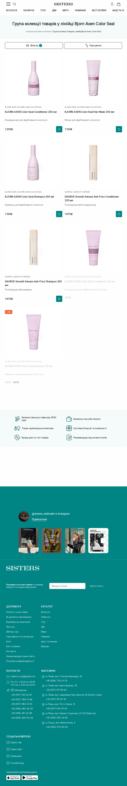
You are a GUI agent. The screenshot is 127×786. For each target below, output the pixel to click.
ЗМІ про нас (12, 631)
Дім (43, 626)
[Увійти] (112, 4)
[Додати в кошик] (59, 129)
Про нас (10, 626)
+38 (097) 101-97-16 (56, 699)
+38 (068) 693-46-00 (22, 708)
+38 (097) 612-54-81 (21, 694)
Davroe (68, 192)
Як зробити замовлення (18, 617)
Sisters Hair (16, 742)
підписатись (96, 586)
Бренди (45, 646)
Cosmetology (17, 763)
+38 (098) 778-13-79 (56, 680)
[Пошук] (14, 4)
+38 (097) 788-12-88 (21, 699)
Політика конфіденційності (20, 661)
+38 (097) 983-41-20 (21, 704)
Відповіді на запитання (18, 622)
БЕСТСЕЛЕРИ (99, 10)
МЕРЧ (66, 10)
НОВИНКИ (80, 10)
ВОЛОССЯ (11, 10)
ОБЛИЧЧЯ (28, 10)
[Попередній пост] (23, 540)
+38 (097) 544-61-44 (56, 708)
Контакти (11, 651)
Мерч (44, 631)
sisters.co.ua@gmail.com (23, 676)
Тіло (43, 622)
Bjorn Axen (11, 107)
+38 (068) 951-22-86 (21, 713)
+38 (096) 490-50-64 (22, 717)
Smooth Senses (82, 192)
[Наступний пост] (103, 540)
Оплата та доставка (17, 612)
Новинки (45, 636)
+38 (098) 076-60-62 (57, 727)
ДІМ (54, 10)
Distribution (16, 756)
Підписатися (39, 519)
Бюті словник (13, 646)
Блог (8, 641)
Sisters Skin (16, 749)
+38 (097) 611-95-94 (56, 689)
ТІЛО (43, 10)
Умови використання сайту (20, 656)
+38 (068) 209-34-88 (57, 717)
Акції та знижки (49, 641)
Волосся (45, 612)
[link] (118, 4)
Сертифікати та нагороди (19, 636)
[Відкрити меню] (8, 4)
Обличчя (45, 617)
